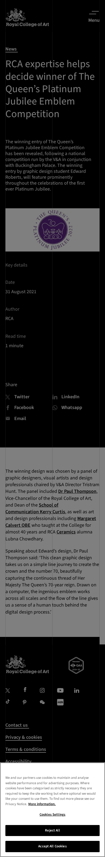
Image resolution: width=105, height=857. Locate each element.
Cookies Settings (52, 814)
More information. (42, 804)
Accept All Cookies (52, 846)
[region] (52, 809)
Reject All (52, 830)
